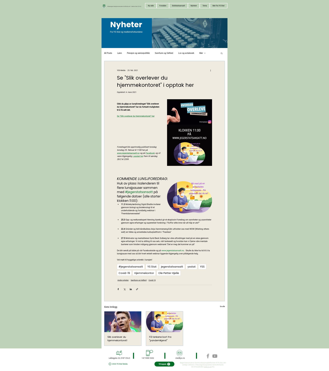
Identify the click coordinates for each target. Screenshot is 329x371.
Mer (201, 53)
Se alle (222, 306)
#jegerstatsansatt (131, 266)
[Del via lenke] (137, 289)
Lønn (119, 53)
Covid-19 (124, 273)
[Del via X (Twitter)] (124, 289)
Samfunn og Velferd (164, 53)
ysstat (192, 266)
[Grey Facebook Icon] (208, 356)
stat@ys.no (180, 358)
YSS (202, 266)
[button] (205, 5)
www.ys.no (208, 367)
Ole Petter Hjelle (168, 273)
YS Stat (152, 266)
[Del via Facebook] (118, 289)
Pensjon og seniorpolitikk (138, 53)
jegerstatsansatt (172, 266)
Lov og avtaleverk (186, 53)
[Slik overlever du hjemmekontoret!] (122, 321)
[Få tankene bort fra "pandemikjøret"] (164, 321)
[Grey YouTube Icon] (215, 356)
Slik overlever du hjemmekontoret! (117, 338)
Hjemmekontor (144, 273)
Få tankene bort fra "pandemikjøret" (160, 338)
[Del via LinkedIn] (131, 289)
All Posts (108, 53)
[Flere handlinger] (210, 70)
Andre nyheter (123, 280)
